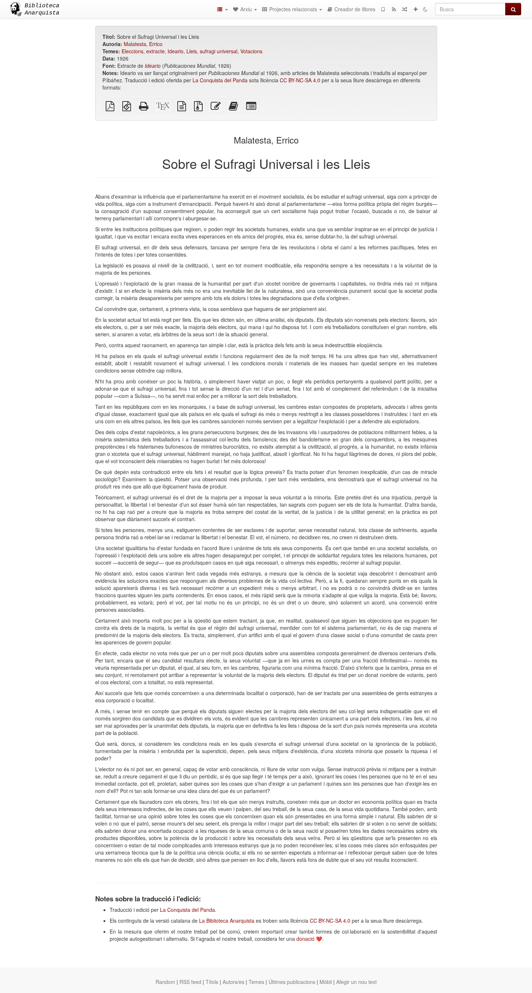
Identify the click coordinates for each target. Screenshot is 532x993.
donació (305, 938)
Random (165, 981)
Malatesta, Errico (143, 43)
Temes (256, 981)
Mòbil (326, 981)
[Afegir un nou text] (415, 9)
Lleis (191, 51)
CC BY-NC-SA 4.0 (300, 80)
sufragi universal (218, 51)
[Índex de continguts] (222, 9)
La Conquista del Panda (220, 80)
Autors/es (233, 981)
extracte (155, 51)
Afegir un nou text (356, 981)
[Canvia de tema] (425, 9)
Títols (212, 981)
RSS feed (190, 981)
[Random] (404, 9)
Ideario (175, 51)
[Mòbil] (382, 9)
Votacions (251, 51)
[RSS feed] (393, 9)
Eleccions (132, 51)
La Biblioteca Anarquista (226, 920)
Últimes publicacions (292, 981)
